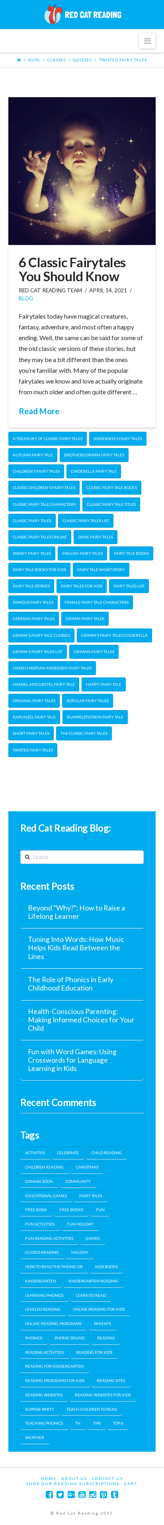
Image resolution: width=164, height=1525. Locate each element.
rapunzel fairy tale (34, 717)
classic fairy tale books (111, 487)
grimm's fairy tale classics (41, 635)
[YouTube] (82, 1494)
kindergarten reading (93, 1280)
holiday (79, 1252)
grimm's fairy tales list (37, 651)
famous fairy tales (33, 602)
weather (34, 1437)
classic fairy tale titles (111, 504)
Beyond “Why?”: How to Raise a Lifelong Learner (76, 912)
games (93, 1238)
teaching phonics (44, 1423)
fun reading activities (49, 1238)
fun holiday (80, 1224)
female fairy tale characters (96, 602)
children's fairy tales (36, 471)
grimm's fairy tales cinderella (114, 635)
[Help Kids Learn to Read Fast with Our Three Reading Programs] (82, 14)
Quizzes (82, 59)
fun (100, 1209)
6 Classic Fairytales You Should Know (72, 269)
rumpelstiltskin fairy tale (95, 717)
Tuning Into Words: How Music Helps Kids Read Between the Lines (76, 947)
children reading (44, 1167)
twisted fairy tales (123, 59)
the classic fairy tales (84, 733)
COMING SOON (39, 1181)
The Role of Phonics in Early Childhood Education (70, 983)
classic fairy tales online (40, 536)
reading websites (43, 1394)
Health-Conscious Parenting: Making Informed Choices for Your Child (81, 1019)
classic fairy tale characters (44, 504)
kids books (106, 1266)
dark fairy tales (95, 536)
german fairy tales (34, 618)
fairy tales (90, 1195)
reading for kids (94, 1352)
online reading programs (53, 1323)
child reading (107, 1152)
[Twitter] (60, 1494)
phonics (33, 1337)
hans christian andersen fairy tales (52, 668)
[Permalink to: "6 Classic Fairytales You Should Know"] (82, 171)
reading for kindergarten (54, 1366)
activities (35, 1152)
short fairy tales (31, 733)
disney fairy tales (32, 553)
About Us (74, 1478)
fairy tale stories (31, 585)
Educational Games (46, 1195)
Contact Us (107, 1478)
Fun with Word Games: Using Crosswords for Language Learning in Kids (72, 1060)
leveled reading (43, 1309)
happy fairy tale (103, 684)
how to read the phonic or (54, 1266)
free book (36, 1209)
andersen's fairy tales (118, 438)
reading (106, 1337)
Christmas (87, 1167)
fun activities (40, 1224)
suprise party (39, 1409)
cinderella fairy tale (94, 471)
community (78, 1181)
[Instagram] (92, 1494)
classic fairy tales (32, 520)
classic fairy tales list (85, 520)
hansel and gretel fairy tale (44, 684)
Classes (56, 59)
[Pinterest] (103, 1494)
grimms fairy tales (94, 651)
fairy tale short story (101, 569)
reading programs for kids (54, 1380)
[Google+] (71, 1494)
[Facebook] (49, 1494)
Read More (39, 411)
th (77, 1423)
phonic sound (69, 1337)
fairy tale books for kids (39, 569)
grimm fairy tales (85, 618)
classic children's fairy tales (44, 487)
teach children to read (91, 1409)
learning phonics (44, 1295)
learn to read (91, 1295)
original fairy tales (34, 700)
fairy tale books (131, 553)
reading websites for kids (103, 1394)
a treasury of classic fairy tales (47, 438)
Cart (130, 1483)
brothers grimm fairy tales (94, 454)
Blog (34, 59)
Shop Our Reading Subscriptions (72, 1483)
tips (97, 1423)
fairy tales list (128, 585)
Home (49, 1478)
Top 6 (118, 1423)
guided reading (42, 1252)
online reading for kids (99, 1309)
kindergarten (40, 1280)
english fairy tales (82, 553)
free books (71, 1209)
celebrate (68, 1152)
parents (102, 1323)
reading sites (111, 1380)
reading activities (44, 1352)
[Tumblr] (114, 1494)
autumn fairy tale (33, 454)
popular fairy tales (87, 700)
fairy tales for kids (81, 585)
